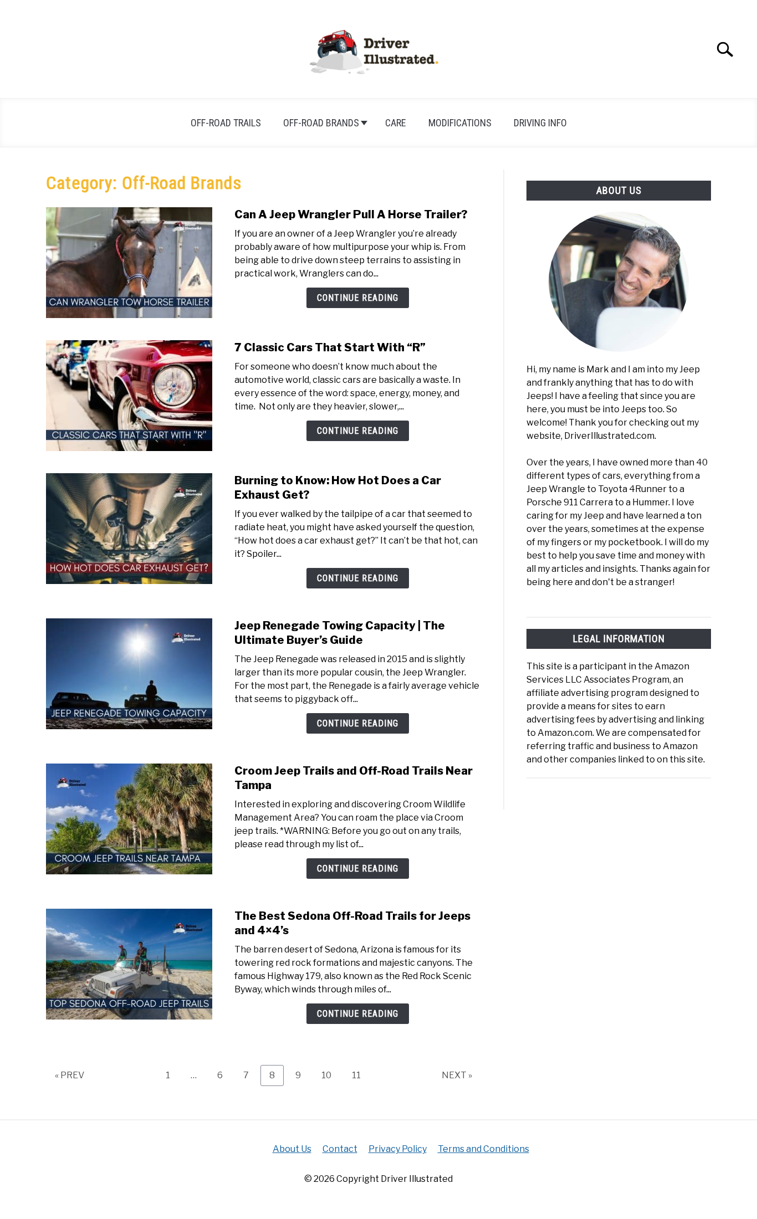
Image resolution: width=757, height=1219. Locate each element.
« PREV (69, 1075)
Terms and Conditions (483, 1149)
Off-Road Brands (321, 123)
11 (360, 1074)
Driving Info (540, 123)
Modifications (460, 123)
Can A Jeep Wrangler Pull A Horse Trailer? (351, 214)
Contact (340, 1149)
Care (395, 123)
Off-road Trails (226, 123)
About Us (292, 1149)
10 (330, 1074)
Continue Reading (357, 298)
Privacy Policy (398, 1149)
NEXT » (457, 1075)
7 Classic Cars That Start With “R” (330, 347)
